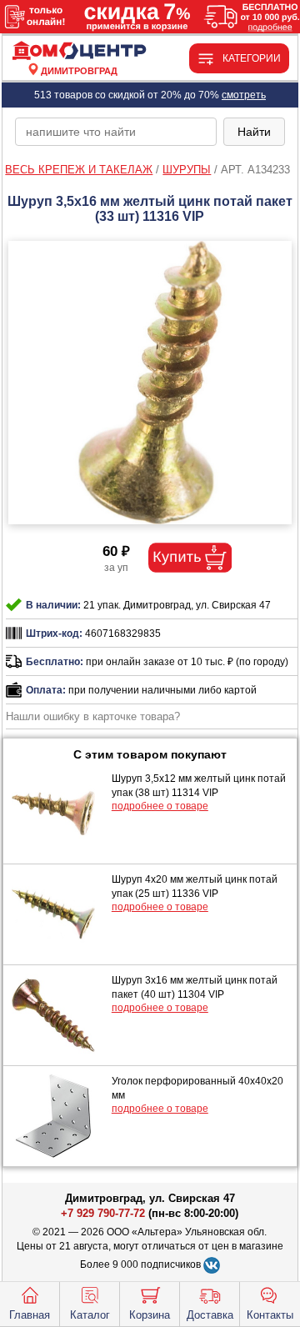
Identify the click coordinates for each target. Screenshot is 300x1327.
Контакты (270, 1315)
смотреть (244, 95)
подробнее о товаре (160, 806)
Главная (29, 1315)
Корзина (149, 1315)
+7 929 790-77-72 (103, 1213)
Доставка (210, 1315)
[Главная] (79, 51)
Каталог (90, 1315)
